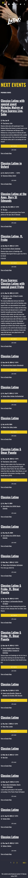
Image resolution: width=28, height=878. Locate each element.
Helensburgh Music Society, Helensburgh (13, 365)
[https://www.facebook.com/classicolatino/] (24, 4)
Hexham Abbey (6, 819)
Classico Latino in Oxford (11, 165)
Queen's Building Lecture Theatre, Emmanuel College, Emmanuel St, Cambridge (11, 650)
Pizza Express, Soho (7, 123)
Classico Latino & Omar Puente (11, 451)
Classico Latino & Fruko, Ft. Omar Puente (11, 588)
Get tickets (14, 146)
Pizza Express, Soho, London (10, 462)
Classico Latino (10, 356)
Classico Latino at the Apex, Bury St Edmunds (13, 197)
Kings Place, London (8, 726)
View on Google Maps (6, 153)
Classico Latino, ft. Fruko (12, 238)
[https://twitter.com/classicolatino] (20, 4)
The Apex (5, 210)
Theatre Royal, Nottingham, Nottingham (13, 565)
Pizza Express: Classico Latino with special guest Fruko (12, 283)
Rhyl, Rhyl (5, 758)
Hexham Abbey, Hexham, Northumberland (13, 396)
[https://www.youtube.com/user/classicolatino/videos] (12, 4)
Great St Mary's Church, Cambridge (11, 249)
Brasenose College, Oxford (9, 176)
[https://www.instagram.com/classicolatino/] (16, 4)
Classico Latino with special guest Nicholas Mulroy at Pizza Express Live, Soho (12, 107)
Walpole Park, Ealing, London (10, 427)
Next (24, 863)
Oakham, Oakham (7, 846)
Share (14, 150)
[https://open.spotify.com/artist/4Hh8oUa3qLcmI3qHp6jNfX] (9, 4)
